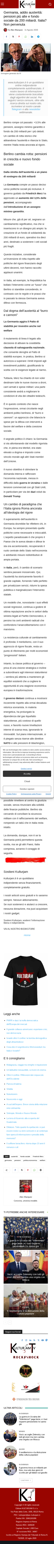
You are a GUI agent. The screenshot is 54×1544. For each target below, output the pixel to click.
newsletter (34, 109)
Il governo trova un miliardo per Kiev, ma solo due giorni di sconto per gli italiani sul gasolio (33, 1470)
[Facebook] (6, 36)
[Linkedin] (32, 36)
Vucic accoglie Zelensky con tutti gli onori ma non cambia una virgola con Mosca (26, 1277)
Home (27, 935)
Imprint (48, 794)
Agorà (25, 1307)
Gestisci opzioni (27, 789)
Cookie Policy (11, 794)
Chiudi (27, 781)
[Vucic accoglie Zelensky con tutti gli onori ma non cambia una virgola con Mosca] (26, 1267)
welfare (42, 1160)
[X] (13, 36)
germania (8, 1160)
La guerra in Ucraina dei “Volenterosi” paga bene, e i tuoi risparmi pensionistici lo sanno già (26, 1243)
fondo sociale (25, 1156)
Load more (25, 1480)
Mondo (25, 1271)
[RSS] (34, 1340)
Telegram (16, 109)
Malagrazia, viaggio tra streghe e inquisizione (27, 1065)
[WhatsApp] (25, 36)
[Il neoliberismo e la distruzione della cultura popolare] (26, 1300)
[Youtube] (42, 1340)
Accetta (27, 774)
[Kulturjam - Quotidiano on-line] (27, 4)
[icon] (46, 1340)
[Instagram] (26, 1340)
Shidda (10, 1089)
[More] (41, 1170)
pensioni (17, 1160)
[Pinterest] (19, 36)
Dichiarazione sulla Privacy (31, 794)
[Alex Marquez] (6, 30)
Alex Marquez (17, 30)
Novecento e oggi (14, 1099)
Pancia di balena (14, 1084)
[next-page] (9, 1322)
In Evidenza (25, 1237)
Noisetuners (12, 1094)
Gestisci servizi (26, 769)
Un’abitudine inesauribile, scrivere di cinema (27, 1070)
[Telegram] (38, 36)
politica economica (30, 1160)
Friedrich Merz (38, 1156)
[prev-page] (5, 1322)
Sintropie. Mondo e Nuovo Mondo (22, 1113)
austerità (14, 1156)
